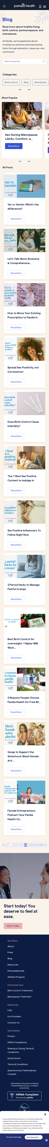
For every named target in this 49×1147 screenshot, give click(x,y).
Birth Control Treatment (20, 990)
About (11, 946)
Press (10, 952)
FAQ (10, 1010)
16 (40, 845)
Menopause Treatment (19, 996)
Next (43, 845)
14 (35, 845)
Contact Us (13, 1022)
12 (30, 845)
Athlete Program (16, 977)
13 (33, 845)
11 (28, 845)
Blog (26, 82)
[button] (45, 1114)
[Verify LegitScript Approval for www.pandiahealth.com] (24, 1108)
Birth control (11, 82)
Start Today (13, 926)
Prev (5, 845)
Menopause (40, 82)
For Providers (14, 1016)
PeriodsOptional (16, 971)
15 (38, 845)
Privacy (11, 1036)
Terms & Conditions (18, 1064)
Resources (13, 964)
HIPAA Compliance (17, 1042)
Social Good (14, 1058)
